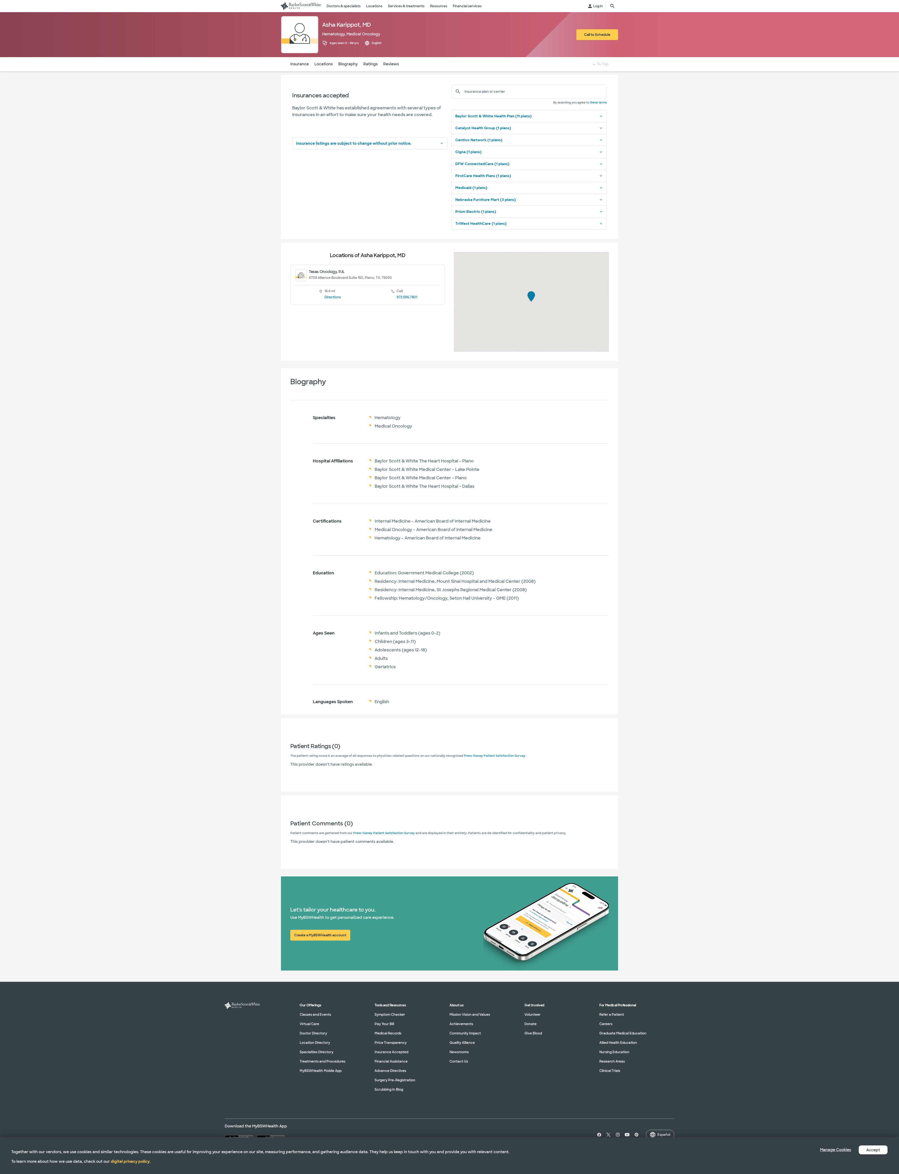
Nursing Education (614, 1052)
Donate (530, 1024)
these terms (598, 102)
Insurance (299, 64)
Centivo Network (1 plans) (478, 140)
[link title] (301, 6)
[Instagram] (618, 1134)
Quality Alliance (462, 1043)
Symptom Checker (390, 1014)
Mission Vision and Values (470, 1014)
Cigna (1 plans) (468, 152)
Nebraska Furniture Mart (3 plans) (485, 200)
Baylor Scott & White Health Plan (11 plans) (493, 116)
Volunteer (532, 1014)
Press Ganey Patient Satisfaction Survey (494, 756)
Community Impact (465, 1033)
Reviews (391, 64)
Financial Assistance (391, 1061)
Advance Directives (390, 1071)
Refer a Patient (611, 1014)
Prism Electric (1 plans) (475, 212)
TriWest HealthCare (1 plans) (481, 224)
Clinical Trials (609, 1071)
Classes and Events (315, 1014)
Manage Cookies (835, 1149)
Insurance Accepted (391, 1052)
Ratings (370, 64)
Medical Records (388, 1033)
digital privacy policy (130, 1161)
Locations (323, 64)
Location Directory (315, 1043)
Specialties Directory (316, 1052)
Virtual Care (309, 1024)
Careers (605, 1024)
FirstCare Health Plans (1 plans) (483, 176)
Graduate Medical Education (622, 1033)
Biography (348, 64)
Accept (873, 1150)
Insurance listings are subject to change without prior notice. (353, 143)
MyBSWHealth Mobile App (321, 1071)
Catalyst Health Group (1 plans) (483, 128)
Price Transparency (391, 1043)
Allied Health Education (618, 1043)
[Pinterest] (636, 1134)
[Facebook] (598, 1134)
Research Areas (612, 1061)
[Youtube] (627, 1134)
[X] (608, 1134)
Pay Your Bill (384, 1024)
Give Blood (533, 1033)
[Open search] (612, 6)
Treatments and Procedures (322, 1061)
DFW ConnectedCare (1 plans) (482, 164)
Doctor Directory (313, 1033)
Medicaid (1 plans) (471, 188)
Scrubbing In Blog (389, 1089)
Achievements (461, 1024)
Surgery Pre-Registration (395, 1080)
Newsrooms (459, 1052)
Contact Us (459, 1061)
